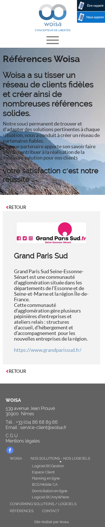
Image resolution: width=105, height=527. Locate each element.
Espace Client (43, 472)
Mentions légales (23, 441)
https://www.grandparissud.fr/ (47, 350)
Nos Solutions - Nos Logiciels (60, 458)
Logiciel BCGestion (48, 466)
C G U (12, 435)
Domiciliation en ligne (49, 491)
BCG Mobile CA (45, 484)
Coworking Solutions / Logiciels (43, 504)
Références (22, 511)
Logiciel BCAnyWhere (50, 497)
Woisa (16, 458)
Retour (17, 207)
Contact (50, 511)
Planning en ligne (46, 478)
